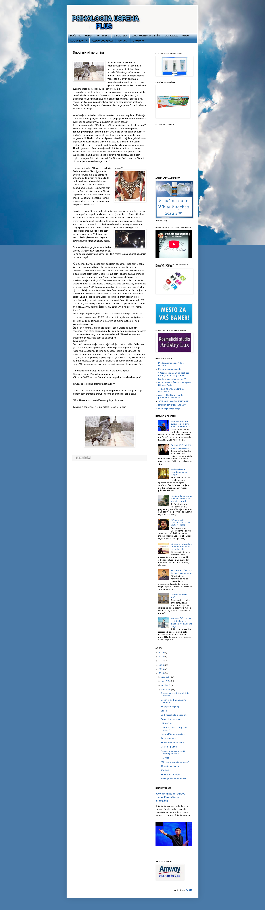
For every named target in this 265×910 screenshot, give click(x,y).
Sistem (164, 710)
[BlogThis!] (80, 457)
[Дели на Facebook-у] (86, 457)
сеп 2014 (166, 689)
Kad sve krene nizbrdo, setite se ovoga (179, 472)
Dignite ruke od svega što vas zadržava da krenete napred (181, 498)
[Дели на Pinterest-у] (88, 457)
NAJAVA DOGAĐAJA (102, 41)
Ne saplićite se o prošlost (173, 734)
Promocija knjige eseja (169, 408)
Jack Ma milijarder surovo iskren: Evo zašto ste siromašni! (180, 424)
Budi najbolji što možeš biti (173, 715)
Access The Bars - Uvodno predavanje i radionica (171, 396)
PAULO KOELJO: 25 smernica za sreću (181, 446)
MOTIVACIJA (171, 35)
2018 (161, 656)
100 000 (165, 770)
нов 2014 (166, 681)
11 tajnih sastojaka (170, 766)
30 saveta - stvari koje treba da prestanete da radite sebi (181, 546)
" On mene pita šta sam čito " (175, 762)
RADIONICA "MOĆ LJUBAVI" (172, 405)
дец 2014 (166, 677)
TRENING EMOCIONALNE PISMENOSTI (171, 390)
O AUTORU (138, 41)
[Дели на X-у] (83, 457)
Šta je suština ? (168, 738)
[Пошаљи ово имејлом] (77, 457)
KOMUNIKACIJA (78, 41)
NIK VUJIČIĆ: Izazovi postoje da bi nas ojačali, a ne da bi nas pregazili (181, 622)
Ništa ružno (166, 723)
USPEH (88, 35)
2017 (161, 660)
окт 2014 (166, 685)
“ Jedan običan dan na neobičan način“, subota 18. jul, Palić (174, 374)
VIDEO (185, 35)
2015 (161, 669)
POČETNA (75, 35)
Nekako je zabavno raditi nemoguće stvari (173, 752)
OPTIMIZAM (103, 35)
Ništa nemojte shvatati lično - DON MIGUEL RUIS (180, 522)
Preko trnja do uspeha (171, 774)
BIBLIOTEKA (120, 35)
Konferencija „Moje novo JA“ (172, 379)
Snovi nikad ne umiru (171, 719)
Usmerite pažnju (169, 746)
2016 (161, 665)
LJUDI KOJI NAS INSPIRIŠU (146, 35)
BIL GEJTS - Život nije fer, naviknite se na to (181, 571)
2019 (161, 652)
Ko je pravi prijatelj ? (171, 706)
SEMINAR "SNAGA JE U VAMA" (173, 401)
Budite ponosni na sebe (172, 742)
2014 (161, 673)
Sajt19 (189, 890)
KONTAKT (122, 41)
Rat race (165, 758)
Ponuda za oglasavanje (169, 369)
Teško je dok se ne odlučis (173, 778)
